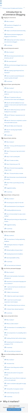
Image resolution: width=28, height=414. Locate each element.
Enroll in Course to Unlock (14, 409)
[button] (1, 1)
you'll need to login (20, 407)
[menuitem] (1, 3)
